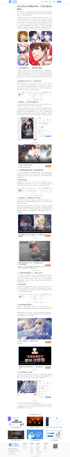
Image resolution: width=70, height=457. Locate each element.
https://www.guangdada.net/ (42, 83)
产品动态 (31, 451)
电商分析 (46, 1)
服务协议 (45, 448)
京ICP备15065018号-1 (36, 456)
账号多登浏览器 (38, 451)
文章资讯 (31, 447)
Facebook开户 (38, 453)
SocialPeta (24, 448)
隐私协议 (45, 445)
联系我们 (54, 1)
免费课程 (31, 448)
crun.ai (37, 454)
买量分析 (31, 450)
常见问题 (31, 453)
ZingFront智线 (25, 447)
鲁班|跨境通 (38, 447)
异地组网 (37, 448)
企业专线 (37, 450)
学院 (30, 445)
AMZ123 (37, 445)
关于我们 (24, 445)
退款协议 (45, 447)
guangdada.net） (31, 99)
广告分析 (42, 1)
